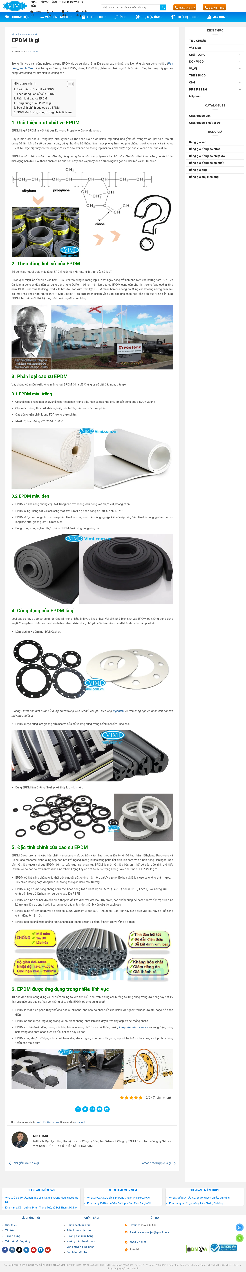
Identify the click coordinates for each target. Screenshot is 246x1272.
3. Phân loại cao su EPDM (30, 98)
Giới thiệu (11, 1225)
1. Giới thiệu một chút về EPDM (34, 89)
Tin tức (9, 1230)
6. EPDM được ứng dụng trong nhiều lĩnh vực (43, 112)
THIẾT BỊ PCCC (186, 17)
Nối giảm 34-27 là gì (26, 1163)
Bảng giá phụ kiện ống (204, 177)
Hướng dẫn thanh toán (81, 1241)
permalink (80, 1122)
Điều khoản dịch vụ (79, 1230)
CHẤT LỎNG (197, 54)
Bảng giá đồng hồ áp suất (206, 163)
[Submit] (163, 7)
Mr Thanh (33, 51)
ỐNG (192, 82)
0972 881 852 (217, 7)
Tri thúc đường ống (17, 1241)
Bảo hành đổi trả (77, 1252)
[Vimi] (15, 6)
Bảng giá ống (198, 170)
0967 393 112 (187, 7)
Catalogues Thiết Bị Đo (205, 122)
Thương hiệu (19, 17)
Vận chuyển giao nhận (80, 1246)
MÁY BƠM (219, 17)
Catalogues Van (200, 115)
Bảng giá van (197, 142)
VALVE (193, 68)
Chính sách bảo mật (79, 1225)
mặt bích (118, 711)
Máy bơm (195, 96)
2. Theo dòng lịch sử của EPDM (34, 94)
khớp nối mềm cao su (133, 1027)
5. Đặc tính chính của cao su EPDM (37, 107)
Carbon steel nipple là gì (156, 1163)
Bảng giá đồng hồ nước (204, 149)
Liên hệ (135, 1249)
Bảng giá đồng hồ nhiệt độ (207, 156)
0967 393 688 (148, 1225)
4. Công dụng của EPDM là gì (33, 103)
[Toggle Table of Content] (68, 84)
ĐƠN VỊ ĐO (196, 61)
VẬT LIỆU (16, 34)
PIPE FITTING (198, 89)
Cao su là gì (29, 34)
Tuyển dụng (12, 1236)
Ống (122, 17)
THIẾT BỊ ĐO (94, 17)
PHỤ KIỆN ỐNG (150, 17)
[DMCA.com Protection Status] (197, 1249)
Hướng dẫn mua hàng (80, 1236)
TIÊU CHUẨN (197, 40)
